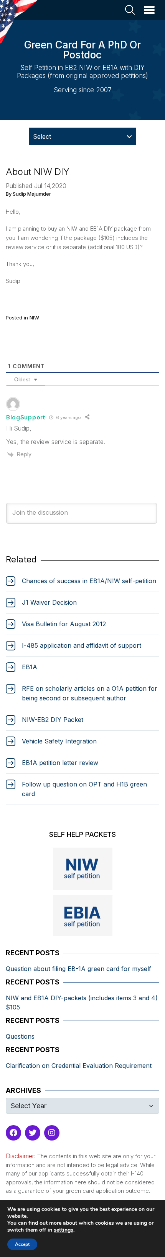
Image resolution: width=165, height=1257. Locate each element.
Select (42, 136)
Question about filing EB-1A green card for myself (78, 969)
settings (63, 1230)
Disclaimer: (21, 1156)
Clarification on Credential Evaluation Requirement (79, 1065)
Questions (20, 1036)
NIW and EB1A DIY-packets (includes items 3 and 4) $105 (82, 1002)
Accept (22, 1244)
